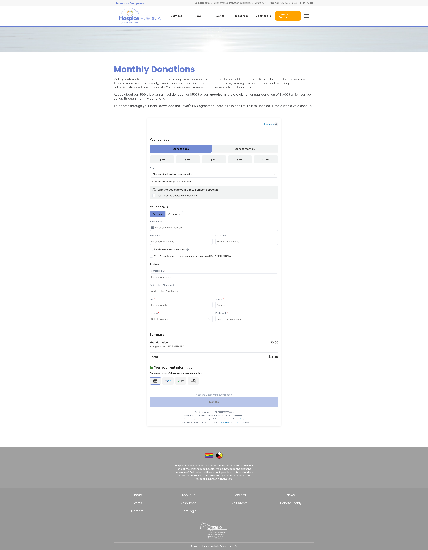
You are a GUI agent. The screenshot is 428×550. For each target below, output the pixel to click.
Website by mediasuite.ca (224, 546)
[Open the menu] (307, 16)
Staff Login (188, 511)
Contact (137, 511)
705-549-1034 (288, 3)
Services (176, 16)
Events (219, 16)
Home (137, 495)
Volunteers (263, 16)
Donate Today (290, 503)
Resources (241, 16)
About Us (188, 495)
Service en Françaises (129, 3)
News (198, 16)
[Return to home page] (140, 16)
